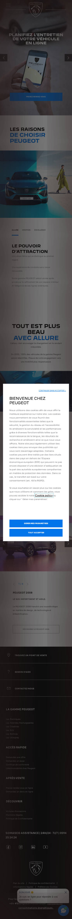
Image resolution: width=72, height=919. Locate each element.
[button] (52, 391)
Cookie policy (44, 495)
